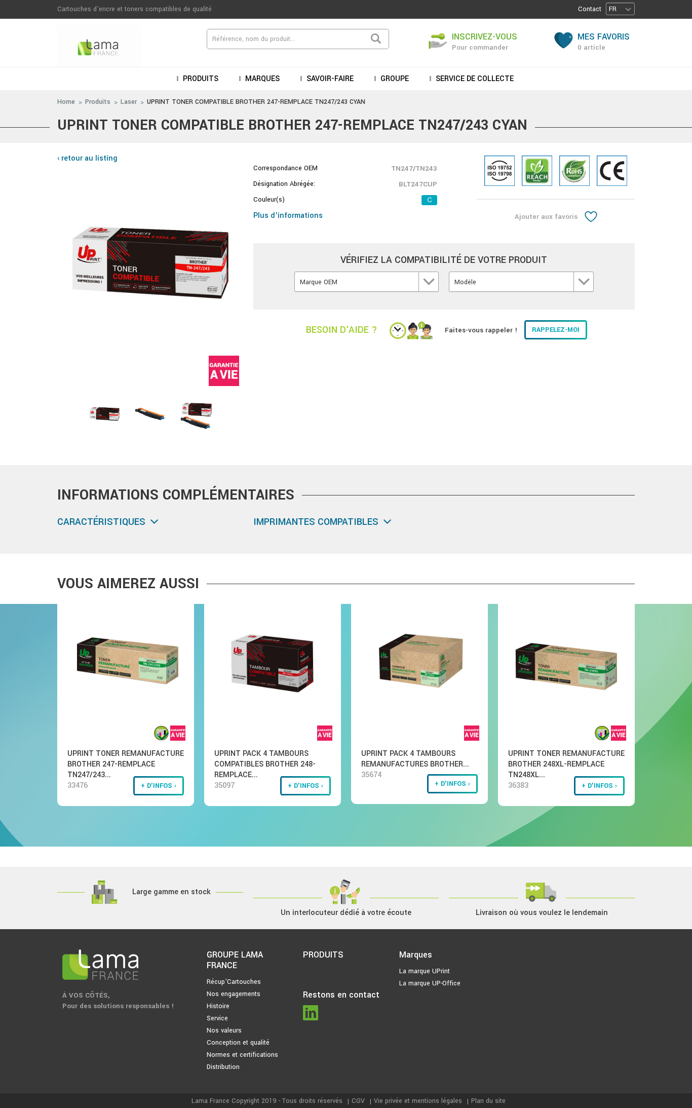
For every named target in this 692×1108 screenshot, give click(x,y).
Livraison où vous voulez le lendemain (542, 912)
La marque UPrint (424, 971)
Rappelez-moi (556, 329)
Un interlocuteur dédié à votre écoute (346, 912)
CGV (358, 1100)
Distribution (223, 1067)
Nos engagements (233, 994)
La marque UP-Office (429, 983)
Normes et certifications (242, 1054)
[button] (620, 9)
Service (217, 1018)
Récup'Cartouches (234, 981)
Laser (129, 101)
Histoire (218, 1006)
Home (66, 101)
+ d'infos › (158, 785)
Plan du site (488, 1100)
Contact (589, 9)
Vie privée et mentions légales (418, 1100)
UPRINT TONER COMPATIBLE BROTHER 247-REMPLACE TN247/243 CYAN (256, 101)
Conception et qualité (238, 1042)
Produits (97, 101)
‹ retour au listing (87, 158)
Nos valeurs (224, 1030)
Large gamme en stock (171, 892)
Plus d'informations (288, 215)
